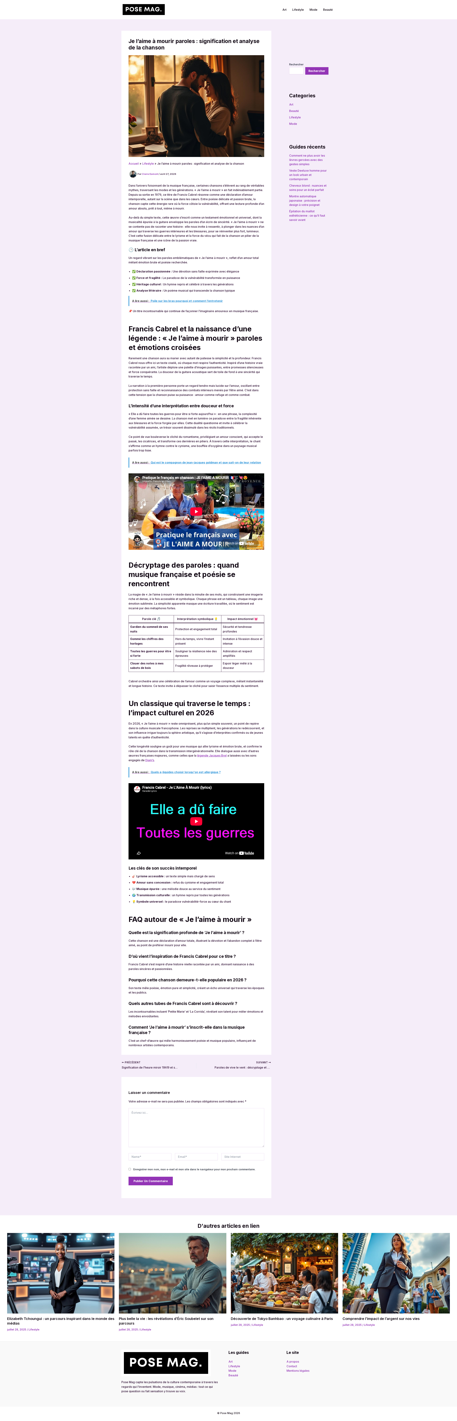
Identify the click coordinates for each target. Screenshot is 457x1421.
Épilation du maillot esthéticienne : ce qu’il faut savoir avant (307, 215)
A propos (293, 1361)
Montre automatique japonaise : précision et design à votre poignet (304, 200)
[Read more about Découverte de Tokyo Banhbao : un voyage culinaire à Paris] (284, 1273)
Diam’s (149, 760)
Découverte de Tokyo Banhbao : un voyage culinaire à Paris (282, 1319)
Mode (313, 9)
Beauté (328, 9)
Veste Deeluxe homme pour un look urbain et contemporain (308, 175)
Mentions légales (298, 1370)
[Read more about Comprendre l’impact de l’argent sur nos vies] (396, 1273)
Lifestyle (298, 9)
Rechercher (296, 64)
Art (284, 9)
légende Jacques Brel (212, 755)
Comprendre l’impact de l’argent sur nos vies (381, 1319)
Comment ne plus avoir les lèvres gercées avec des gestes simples (307, 160)
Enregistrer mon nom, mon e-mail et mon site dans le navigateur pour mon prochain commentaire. (194, 1169)
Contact (292, 1366)
